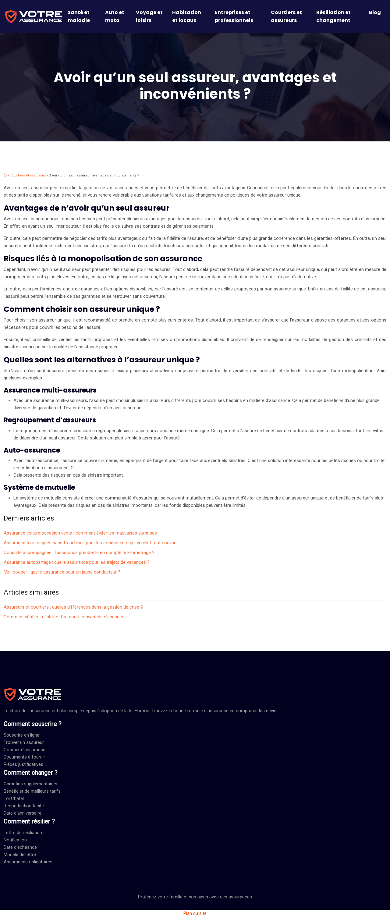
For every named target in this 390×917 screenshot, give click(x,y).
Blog (375, 12)
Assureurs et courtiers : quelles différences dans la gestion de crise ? (73, 607)
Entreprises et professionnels (234, 16)
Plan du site (195, 913)
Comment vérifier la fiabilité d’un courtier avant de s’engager (63, 617)
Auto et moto (114, 16)
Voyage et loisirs (149, 16)
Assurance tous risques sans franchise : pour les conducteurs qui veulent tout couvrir (90, 543)
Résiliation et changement (333, 16)
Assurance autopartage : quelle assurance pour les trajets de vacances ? (77, 562)
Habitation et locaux (186, 16)
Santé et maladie (79, 16)
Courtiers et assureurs (286, 16)
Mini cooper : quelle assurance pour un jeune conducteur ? (62, 572)
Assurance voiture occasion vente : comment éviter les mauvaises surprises (80, 533)
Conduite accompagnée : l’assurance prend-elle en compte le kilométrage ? (79, 552)
